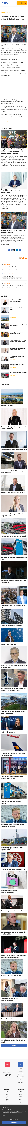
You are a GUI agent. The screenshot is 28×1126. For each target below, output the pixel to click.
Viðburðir (20, 1096)
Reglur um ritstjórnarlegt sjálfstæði (7, 1071)
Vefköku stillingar (14, 1119)
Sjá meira (14, 1045)
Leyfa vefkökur (14, 1122)
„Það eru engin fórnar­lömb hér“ (11, 975)
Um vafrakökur (20, 1082)
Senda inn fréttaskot (20, 1084)
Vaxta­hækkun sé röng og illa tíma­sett (13, 869)
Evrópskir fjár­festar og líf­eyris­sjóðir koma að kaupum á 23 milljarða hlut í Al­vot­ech (12, 151)
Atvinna (20, 1094)
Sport (7, 1094)
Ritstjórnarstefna (21, 1074)
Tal (20, 1104)
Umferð (20, 1079)
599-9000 (8, 1077)
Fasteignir (20, 1093)
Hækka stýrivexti (6, 1019)
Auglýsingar (21, 1071)
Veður (21, 1097)
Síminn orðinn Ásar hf (8, 732)
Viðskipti (7, 1093)
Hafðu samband (21, 1073)
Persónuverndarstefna (7, 1072)
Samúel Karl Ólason (5, 22)
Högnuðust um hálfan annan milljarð (13, 492)
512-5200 (21, 1070)
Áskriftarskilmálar (20, 1076)
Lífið (7, 1096)
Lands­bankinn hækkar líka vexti (11, 626)
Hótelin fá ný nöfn (14, 316)
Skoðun (7, 1097)
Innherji (20, 1091)
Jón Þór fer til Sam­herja (8, 644)
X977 (21, 1102)
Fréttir (7, 1091)
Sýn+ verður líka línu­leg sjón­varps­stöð (13, 536)
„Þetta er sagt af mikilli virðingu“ (11, 911)
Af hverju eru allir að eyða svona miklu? (14, 450)
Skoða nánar (4, 1115)
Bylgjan (20, 1099)
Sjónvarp (7, 1099)
